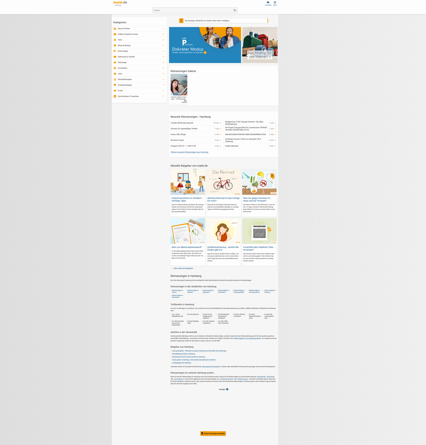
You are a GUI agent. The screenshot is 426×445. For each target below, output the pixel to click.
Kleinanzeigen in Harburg (269, 291)
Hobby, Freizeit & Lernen (128, 34)
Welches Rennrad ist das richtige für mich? (223, 199)
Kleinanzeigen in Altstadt (192, 291)
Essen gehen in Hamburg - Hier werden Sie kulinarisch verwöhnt (194, 360)
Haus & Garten (124, 28)
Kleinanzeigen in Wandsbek (177, 296)
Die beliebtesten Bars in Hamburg (183, 354)
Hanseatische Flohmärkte (211, 366)
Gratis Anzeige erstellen (214, 433)
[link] (179, 89)
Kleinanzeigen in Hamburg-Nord (254, 291)
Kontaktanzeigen (125, 85)
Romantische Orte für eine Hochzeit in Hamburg (188, 357)
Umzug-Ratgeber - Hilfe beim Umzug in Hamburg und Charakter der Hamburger (199, 351)
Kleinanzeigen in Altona (177, 291)
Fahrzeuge (122, 62)
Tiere (120, 40)
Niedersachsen (243, 379)
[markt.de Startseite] (120, 2)
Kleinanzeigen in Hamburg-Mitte (239, 291)
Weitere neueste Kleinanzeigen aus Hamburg (189, 152)
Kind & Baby (123, 51)
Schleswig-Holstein (226, 379)
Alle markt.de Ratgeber (183, 268)
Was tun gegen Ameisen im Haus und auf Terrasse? (256, 199)
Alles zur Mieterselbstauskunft (187, 247)
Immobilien (122, 68)
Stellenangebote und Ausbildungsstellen (247, 338)
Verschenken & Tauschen (128, 96)
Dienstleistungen (125, 79)
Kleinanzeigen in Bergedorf (208, 291)
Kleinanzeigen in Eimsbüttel (223, 291)
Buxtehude (270, 377)
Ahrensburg (178, 379)
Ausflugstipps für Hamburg (181, 363)
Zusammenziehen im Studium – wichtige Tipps (187, 199)
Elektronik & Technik (126, 57)
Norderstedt (261, 377)
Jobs (120, 74)
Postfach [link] (268, 5)
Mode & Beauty (124, 45)
